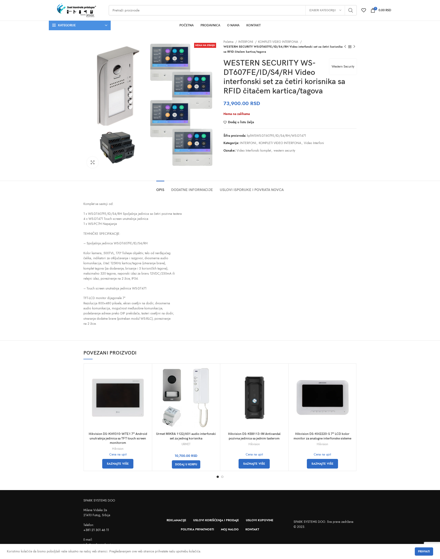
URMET (186, 444)
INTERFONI (246, 42)
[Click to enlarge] (92, 162)
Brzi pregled (146, 373)
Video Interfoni (314, 143)
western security (284, 150)
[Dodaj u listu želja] (146, 384)
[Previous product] (345, 46)
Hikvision (118, 449)
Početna (228, 42)
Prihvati (424, 551)
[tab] (160, 188)
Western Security (343, 66)
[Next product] (354, 46)
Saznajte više (118, 464)
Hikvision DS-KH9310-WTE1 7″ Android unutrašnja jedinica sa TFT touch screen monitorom (118, 438)
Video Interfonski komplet (253, 150)
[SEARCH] (350, 10)
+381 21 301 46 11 (96, 530)
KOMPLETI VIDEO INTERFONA (278, 42)
